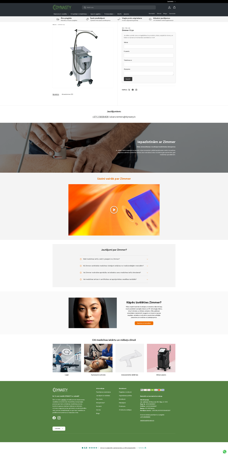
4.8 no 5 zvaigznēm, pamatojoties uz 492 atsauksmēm (118, 448)
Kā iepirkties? (100, 403)
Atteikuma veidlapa (125, 410)
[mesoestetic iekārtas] (130, 358)
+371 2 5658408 (100, 116)
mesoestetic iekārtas (129, 375)
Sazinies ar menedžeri (144, 323)
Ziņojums (127, 69)
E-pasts (126, 51)
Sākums (54, 24)
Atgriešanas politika (125, 396)
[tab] (56, 94)
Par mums (99, 399)
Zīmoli (159, 14)
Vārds (126, 42)
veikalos (63, 400)
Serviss (98, 410)
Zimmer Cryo (61, 24)
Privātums (122, 406)
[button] (174, 7)
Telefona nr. (128, 60)
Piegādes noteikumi (125, 392)
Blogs (165, 14)
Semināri (172, 14)
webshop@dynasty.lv (147, 420)
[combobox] (119, 7)
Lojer (67, 375)
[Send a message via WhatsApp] (224, 451)
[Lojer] (67, 358)
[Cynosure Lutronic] (98, 358)
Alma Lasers (161, 375)
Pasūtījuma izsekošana (103, 392)
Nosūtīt (128, 79)
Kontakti (152, 14)
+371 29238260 (145, 417)
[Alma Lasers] (161, 358)
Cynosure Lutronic (98, 375)
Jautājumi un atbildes (103, 396)
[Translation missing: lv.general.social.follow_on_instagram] (136, 90)
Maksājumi (122, 403)
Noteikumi (122, 399)
